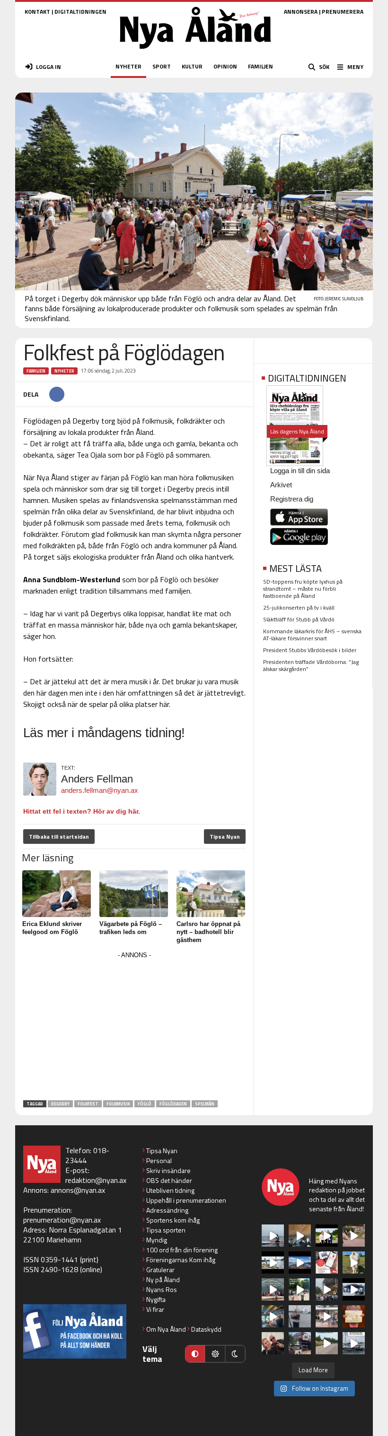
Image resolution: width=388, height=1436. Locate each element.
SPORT (161, 66)
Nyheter (64, 371)
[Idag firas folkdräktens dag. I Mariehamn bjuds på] (273, 1289)
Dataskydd (206, 1329)
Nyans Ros (161, 1289)
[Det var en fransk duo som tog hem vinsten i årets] (273, 1262)
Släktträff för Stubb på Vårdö (299, 619)
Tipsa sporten (165, 1230)
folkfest (88, 1104)
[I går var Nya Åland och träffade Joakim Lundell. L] (273, 1343)
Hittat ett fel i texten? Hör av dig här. (81, 811)
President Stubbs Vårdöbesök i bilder (309, 650)
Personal (159, 1160)
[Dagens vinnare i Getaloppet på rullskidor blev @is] (327, 1343)
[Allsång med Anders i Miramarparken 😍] (354, 1289)
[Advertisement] (134, 1027)
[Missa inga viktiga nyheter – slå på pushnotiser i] (327, 1262)
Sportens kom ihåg (173, 1220)
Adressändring (167, 1210)
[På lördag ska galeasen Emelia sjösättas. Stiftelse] (300, 1343)
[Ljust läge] (215, 1353)
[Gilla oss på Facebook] (74, 1331)
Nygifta (156, 1299)
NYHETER (128, 66)
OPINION (225, 66)
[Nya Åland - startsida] (195, 51)
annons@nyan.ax (78, 1190)
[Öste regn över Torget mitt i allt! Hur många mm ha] (327, 1316)
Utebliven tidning (170, 1190)
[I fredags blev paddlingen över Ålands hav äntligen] (273, 1235)
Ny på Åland (163, 1279)
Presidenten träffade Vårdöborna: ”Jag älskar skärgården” (311, 665)
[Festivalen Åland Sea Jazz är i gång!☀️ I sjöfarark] (300, 1235)
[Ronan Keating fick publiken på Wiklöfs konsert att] (327, 1289)
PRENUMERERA (342, 11)
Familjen (35, 371)
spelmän (204, 1104)
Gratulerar (160, 1270)
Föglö (144, 1104)
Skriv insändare (168, 1170)
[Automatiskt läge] (195, 1353)
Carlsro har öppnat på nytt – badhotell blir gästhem (208, 931)
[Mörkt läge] (235, 1353)
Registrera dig (291, 499)
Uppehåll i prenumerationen (186, 1200)
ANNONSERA (300, 11)
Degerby (60, 1104)
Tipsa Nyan (225, 836)
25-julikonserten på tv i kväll (299, 607)
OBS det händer (169, 1180)
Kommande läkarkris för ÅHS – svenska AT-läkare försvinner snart (312, 635)
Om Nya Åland (166, 1329)
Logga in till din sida (300, 471)
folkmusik (118, 1104)
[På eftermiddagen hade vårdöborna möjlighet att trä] (327, 1235)
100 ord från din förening (182, 1250)
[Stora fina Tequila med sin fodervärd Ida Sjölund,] (354, 1262)
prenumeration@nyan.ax (62, 1219)
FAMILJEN (260, 66)
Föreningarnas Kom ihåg (180, 1260)
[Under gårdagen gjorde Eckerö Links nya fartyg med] (300, 1262)
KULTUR (192, 66)
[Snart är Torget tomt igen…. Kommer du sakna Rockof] (300, 1289)
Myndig (156, 1240)
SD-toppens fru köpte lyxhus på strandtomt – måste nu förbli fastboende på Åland (303, 588)
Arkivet (281, 485)
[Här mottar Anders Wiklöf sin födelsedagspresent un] (273, 1316)
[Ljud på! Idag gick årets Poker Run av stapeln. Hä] (354, 1343)
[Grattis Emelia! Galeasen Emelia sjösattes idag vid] (300, 1316)
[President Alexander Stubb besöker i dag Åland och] (354, 1235)
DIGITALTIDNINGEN (80, 11)
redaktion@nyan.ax (95, 1180)
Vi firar (155, 1309)
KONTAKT (37, 11)
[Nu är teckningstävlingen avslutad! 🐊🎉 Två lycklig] (354, 1316)
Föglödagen (173, 1104)
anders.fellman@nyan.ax (99, 790)
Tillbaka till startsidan (59, 836)
